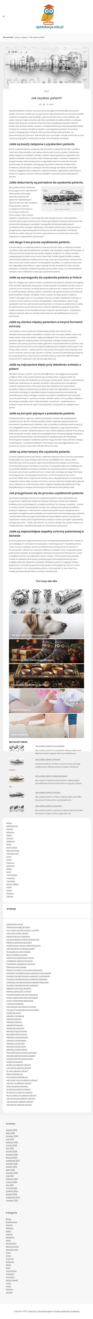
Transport (11, 878)
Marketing (11, 841)
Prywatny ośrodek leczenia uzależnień (22, 985)
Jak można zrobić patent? (17, 933)
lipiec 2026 (10, 1133)
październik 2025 (13, 1160)
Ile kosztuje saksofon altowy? (19, 1089)
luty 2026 (10, 1148)
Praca (9, 856)
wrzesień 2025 (12, 1163)
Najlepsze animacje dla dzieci (19, 988)
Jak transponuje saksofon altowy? (21, 1098)
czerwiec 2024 (12, 1200)
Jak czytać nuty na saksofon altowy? (22, 1080)
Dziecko (10, 829)
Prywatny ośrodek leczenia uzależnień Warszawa (27, 979)
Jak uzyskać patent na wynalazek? (49, 746)
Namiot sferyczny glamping (18, 936)
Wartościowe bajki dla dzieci (18, 927)
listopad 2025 (11, 1157)
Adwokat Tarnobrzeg (15, 1016)
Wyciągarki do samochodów (19, 952)
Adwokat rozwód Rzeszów (17, 1037)
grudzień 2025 (12, 1154)
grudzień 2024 (12, 1191)
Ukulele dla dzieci (14, 1013)
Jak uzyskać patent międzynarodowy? (51, 776)
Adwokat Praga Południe (17, 1031)
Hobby (9, 835)
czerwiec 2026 (12, 1136)
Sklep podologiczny (15, 1074)
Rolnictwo (11, 866)
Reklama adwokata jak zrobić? (19, 942)
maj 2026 (10, 1139)
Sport (9, 872)
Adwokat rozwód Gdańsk (17, 1049)
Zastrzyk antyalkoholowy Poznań (20, 958)
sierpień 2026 (11, 1130)
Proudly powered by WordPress (66, 1311)
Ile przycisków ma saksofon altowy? (21, 1095)
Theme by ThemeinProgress (40, 1311)
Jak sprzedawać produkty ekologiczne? (23, 939)
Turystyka (11, 881)
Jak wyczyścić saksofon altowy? (20, 1101)
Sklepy (9, 869)
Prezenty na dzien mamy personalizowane (24, 970)
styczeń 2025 (11, 1188)
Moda (9, 844)
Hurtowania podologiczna (17, 1077)
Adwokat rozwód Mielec (16, 1040)
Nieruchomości (13, 850)
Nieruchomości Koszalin (16, 967)
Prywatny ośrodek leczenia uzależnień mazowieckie (28, 976)
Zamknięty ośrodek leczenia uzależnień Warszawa (28, 982)
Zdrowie (10, 896)
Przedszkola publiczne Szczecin (20, 961)
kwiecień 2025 (12, 1179)
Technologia (12, 875)
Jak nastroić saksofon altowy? (19, 1104)
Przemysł (10, 863)
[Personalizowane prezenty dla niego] (46, 676)
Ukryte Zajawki (12, 884)
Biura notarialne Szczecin (17, 955)
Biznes (24, 37)
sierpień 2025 (11, 1167)
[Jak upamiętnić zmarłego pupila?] (46, 626)
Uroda (9, 887)
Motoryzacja (12, 847)
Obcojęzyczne (13, 853)
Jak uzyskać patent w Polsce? (47, 759)
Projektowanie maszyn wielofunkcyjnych (24, 945)
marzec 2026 (11, 1145)
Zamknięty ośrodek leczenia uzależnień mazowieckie (29, 973)
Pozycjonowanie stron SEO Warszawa (22, 994)
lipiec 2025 (10, 1170)
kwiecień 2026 (12, 1142)
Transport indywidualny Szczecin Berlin (23, 1010)
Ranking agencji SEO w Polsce (19, 991)
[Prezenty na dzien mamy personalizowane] (46, 651)
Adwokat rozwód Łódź (15, 1043)
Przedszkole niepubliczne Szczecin (21, 964)
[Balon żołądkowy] (46, 726)
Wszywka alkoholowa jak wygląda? (21, 1056)
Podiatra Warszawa (15, 1062)
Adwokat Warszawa (15, 1025)
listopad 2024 (11, 1194)
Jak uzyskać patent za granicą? (48, 806)
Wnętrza (10, 893)
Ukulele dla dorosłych (15, 1028)
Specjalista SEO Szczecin (17, 1034)
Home (17, 37)
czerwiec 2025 (12, 1173)
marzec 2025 (11, 1182)
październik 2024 (13, 1197)
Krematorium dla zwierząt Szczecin (21, 1007)
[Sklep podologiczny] (46, 701)
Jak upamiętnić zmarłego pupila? (21, 948)
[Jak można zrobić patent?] (46, 601)
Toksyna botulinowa (15, 1004)
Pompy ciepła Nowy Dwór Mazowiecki (22, 997)
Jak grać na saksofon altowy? (19, 1083)
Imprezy (10, 838)
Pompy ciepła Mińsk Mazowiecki (20, 1001)
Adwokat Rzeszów (14, 1019)
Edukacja (10, 832)
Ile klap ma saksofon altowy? (19, 1065)
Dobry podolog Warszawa (17, 1086)
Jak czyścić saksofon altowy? (19, 1068)
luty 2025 (10, 1185)
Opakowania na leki (15, 924)
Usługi (9, 890)
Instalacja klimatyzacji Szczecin (20, 1059)
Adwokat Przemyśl (14, 1022)
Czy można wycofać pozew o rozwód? (23, 930)
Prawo (9, 860)
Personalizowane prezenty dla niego (22, 1052)
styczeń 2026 (11, 1151)
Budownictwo (12, 826)
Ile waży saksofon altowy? (17, 1071)
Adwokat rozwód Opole (16, 1046)
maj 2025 (10, 1176)
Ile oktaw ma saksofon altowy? (19, 1092)
